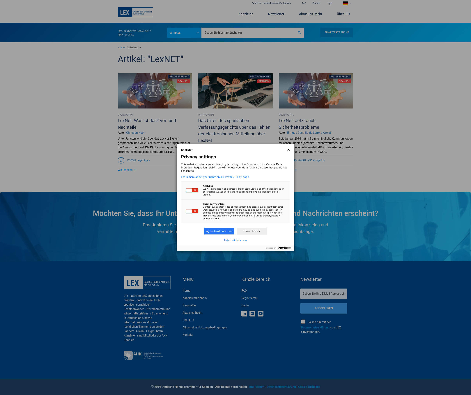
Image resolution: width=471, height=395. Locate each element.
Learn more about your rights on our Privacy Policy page (215, 176)
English (186, 149)
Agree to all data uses (219, 231)
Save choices (252, 231)
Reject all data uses (235, 240)
